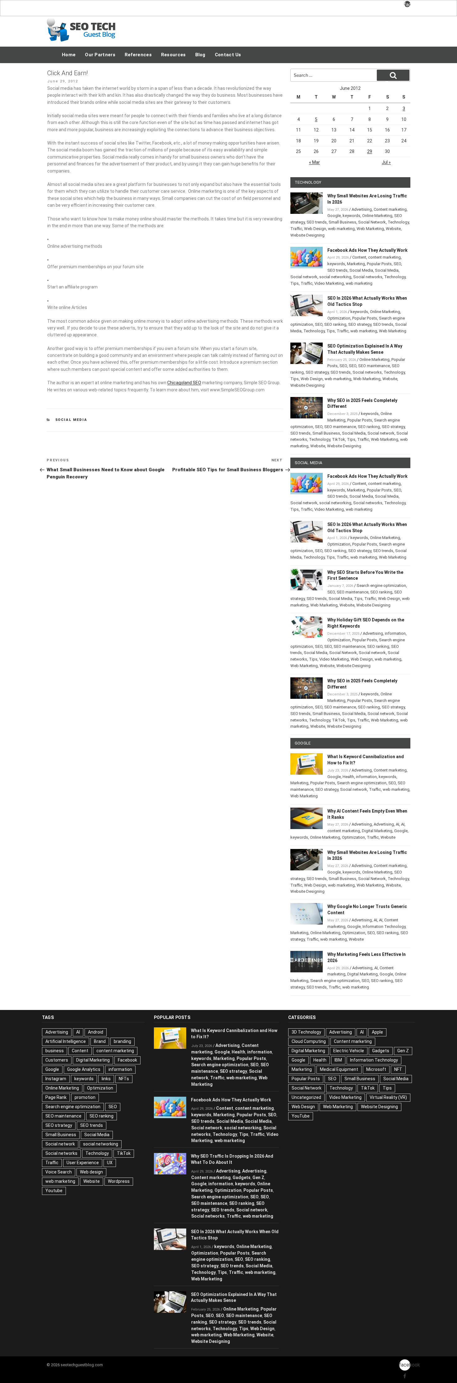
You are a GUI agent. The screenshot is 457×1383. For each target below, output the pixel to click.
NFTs (124, 1078)
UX (110, 1162)
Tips (294, 283)
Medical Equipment (339, 1069)
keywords (351, 215)
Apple (377, 1032)
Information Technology (383, 926)
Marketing (356, 263)
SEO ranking (335, 324)
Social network (303, 276)
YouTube (301, 1115)
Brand (100, 1041)
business (54, 1050)
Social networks (367, 276)
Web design (91, 1171)
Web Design (315, 228)
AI (397, 824)
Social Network (372, 222)
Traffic (296, 228)
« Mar (314, 162)
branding (122, 1041)
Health (348, 776)
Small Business (342, 222)
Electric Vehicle (348, 1050)
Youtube (53, 1190)
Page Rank (56, 1097)
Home (69, 55)
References (138, 55)
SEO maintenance (374, 365)
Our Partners (100, 55)
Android (95, 1032)
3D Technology (306, 1032)
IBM (338, 1060)
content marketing (384, 257)
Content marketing (390, 209)
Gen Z (258, 1177)
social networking (335, 276)
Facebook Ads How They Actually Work (367, 250)
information (395, 633)
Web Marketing (370, 228)
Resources (173, 55)
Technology (398, 222)
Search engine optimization (381, 585)
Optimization (338, 318)
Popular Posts (379, 263)
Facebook (127, 1060)
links (106, 1078)
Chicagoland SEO (184, 382)
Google (334, 215)
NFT (398, 1069)
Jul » (386, 162)
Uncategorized (306, 1097)
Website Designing (307, 235)
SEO (397, 263)
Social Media (71, 420)
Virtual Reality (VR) (388, 1097)
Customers (56, 1060)
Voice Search (58, 1171)
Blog (200, 55)
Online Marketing (377, 215)
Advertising (362, 209)
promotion (85, 1097)
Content (359, 257)
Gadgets (242, 1177)
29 (369, 151)
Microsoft (376, 1069)
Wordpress (119, 1181)
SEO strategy (359, 324)
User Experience (83, 1162)
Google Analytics (83, 1069)
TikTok (338, 439)
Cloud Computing (309, 1041)
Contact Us (228, 55)
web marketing (341, 228)
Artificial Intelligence (65, 1041)
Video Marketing (329, 283)
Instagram (55, 1078)
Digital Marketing (377, 830)
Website (393, 228)
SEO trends (317, 222)
